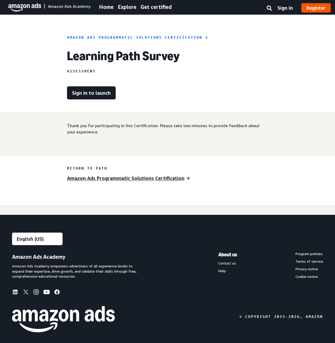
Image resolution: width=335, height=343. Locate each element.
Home (106, 7)
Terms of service (309, 261)
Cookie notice (306, 276)
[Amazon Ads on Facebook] (57, 293)
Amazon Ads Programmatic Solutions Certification (134, 37)
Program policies (308, 254)
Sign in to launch (91, 93)
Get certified (156, 7)
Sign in (285, 8)
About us (227, 254)
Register (316, 8)
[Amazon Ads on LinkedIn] (15, 293)
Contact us (227, 263)
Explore (127, 7)
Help (222, 271)
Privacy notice (306, 269)
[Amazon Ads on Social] (46, 293)
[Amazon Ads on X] (26, 292)
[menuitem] (17, 292)
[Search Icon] (269, 9)
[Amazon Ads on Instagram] (36, 293)
